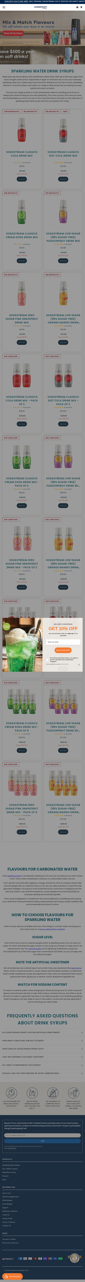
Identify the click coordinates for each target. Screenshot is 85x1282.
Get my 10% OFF (63, 650)
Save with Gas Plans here (16, 1)
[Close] (80, 620)
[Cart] (81, 7)
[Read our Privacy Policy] (79, 664)
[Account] (77, 7)
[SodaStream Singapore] (40, 9)
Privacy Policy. (65, 664)
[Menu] (4, 7)
